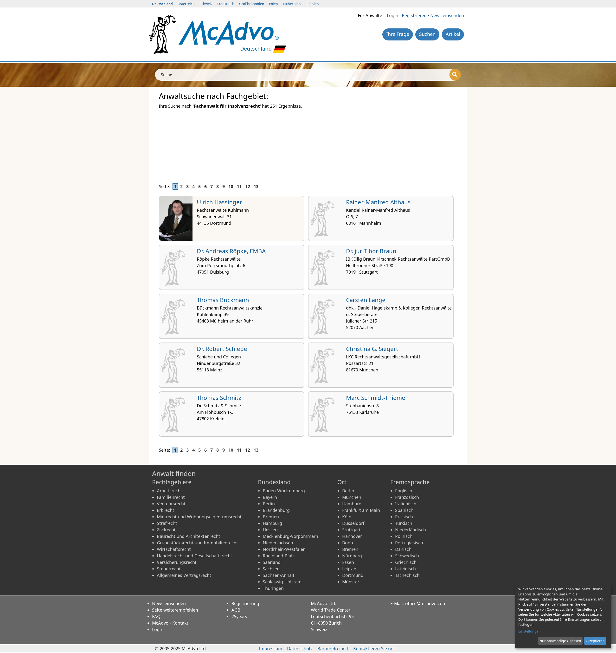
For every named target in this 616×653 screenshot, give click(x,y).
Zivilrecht (166, 530)
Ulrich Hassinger (219, 202)
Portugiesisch (409, 543)
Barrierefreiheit (332, 648)
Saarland (272, 562)
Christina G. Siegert (372, 349)
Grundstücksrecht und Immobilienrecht (197, 543)
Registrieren (414, 15)
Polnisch (403, 536)
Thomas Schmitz (219, 398)
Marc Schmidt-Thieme (375, 398)
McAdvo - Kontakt (170, 623)
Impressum (270, 648)
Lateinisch (405, 569)
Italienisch (405, 504)
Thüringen (273, 588)
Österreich (186, 3)
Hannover (352, 536)
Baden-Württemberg (284, 491)
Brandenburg (276, 510)
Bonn (347, 543)
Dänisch (403, 549)
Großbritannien (251, 3)
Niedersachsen (278, 543)
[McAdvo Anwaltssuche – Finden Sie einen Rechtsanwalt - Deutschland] (229, 32)
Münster (350, 582)
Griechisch (406, 562)
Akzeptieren (595, 641)
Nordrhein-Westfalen (284, 549)
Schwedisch (407, 556)
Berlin (269, 504)
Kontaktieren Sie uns (374, 648)
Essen (348, 562)
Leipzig (349, 569)
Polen (273, 3)
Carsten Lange (365, 300)
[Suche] (455, 75)
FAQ (156, 616)
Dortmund (352, 575)
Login (392, 15)
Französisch (407, 497)
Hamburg (272, 523)
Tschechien (292, 3)
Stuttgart (351, 530)
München (351, 497)
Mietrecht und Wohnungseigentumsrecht (199, 517)
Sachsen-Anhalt (279, 575)
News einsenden (447, 15)
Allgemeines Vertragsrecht (184, 575)
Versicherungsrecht (177, 562)
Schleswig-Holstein (282, 582)
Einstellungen (529, 631)
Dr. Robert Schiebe (222, 349)
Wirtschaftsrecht (174, 549)
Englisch (403, 491)
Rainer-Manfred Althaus (378, 202)
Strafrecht (167, 523)
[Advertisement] (303, 143)
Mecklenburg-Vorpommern (290, 536)
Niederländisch (410, 530)
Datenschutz (300, 648)
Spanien (312, 3)
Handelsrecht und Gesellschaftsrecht (194, 556)
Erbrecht (165, 510)
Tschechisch (407, 575)
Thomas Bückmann (223, 300)
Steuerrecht (169, 569)
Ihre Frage (397, 34)
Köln (346, 517)
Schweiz (205, 3)
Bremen (271, 517)
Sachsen (271, 569)
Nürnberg (352, 556)
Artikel (453, 34)
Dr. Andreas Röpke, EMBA (231, 251)
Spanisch (404, 510)
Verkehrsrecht (171, 504)
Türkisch (403, 523)
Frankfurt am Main (361, 510)
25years (239, 616)
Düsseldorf (353, 523)
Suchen (427, 34)
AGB (235, 610)
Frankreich (225, 3)
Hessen (270, 530)
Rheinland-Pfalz (278, 556)
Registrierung (245, 603)
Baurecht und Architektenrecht (188, 536)
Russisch (404, 517)
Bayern (270, 497)
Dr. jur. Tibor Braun (371, 251)
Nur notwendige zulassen (560, 641)
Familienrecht (171, 497)
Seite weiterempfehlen (175, 610)
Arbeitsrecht (169, 491)
